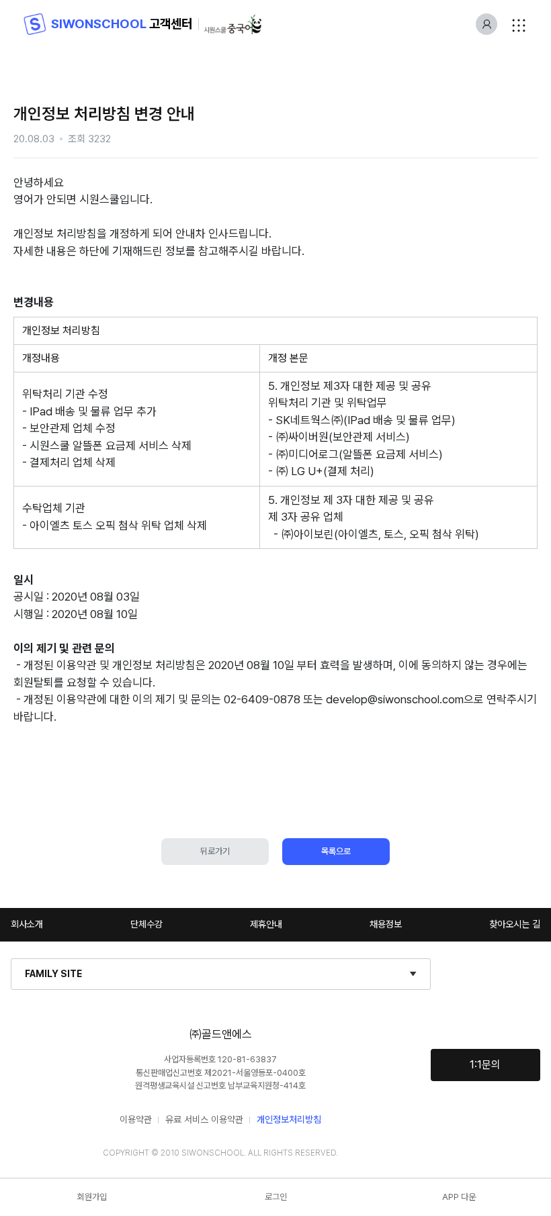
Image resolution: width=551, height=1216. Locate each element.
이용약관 (136, 1119)
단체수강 (146, 924)
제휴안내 (266, 924)
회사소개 (27, 924)
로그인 (276, 1197)
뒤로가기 (215, 851)
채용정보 (386, 924)
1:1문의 (485, 1064)
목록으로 (336, 851)
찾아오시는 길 (514, 924)
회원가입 (92, 1197)
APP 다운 (459, 1197)
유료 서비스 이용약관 (204, 1119)
